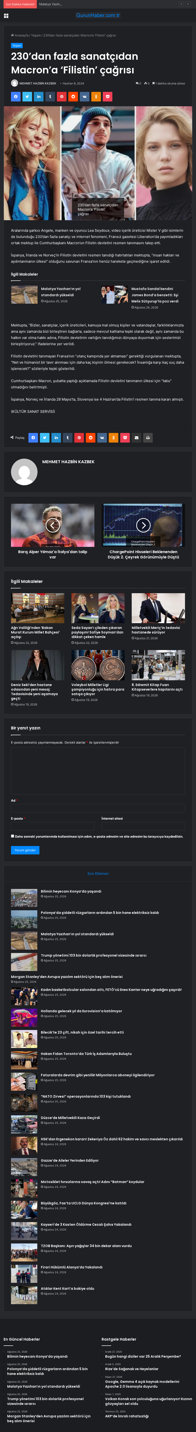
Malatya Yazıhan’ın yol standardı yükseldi (69, 4)
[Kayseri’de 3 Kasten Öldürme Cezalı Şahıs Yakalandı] (24, 1231)
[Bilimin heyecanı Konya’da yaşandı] (24, 898)
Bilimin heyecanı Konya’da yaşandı (71, 891)
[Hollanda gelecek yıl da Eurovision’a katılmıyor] (24, 1018)
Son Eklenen (98, 873)
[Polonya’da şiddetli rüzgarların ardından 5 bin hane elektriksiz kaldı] (24, 919)
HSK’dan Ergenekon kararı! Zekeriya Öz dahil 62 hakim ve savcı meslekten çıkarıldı (112, 1139)
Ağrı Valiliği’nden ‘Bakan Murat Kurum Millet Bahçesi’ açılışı (35, 632)
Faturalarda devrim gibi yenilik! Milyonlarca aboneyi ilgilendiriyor (98, 1075)
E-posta (18, 818)
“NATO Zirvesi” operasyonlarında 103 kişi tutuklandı (86, 1096)
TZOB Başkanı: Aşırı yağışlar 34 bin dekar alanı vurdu (86, 1245)
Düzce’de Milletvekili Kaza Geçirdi (70, 1117)
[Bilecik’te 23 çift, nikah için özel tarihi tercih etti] (24, 1039)
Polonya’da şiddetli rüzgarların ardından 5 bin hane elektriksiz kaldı (100, 912)
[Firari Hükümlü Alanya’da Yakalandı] (24, 1274)
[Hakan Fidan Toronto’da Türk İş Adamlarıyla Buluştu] (24, 1060)
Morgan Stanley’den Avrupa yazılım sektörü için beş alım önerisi (67, 976)
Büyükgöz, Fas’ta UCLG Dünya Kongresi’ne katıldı (83, 1203)
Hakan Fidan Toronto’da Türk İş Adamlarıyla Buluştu (86, 1053)
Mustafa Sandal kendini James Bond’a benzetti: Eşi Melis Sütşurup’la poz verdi (155, 295)
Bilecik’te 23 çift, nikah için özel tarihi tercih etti (82, 1032)
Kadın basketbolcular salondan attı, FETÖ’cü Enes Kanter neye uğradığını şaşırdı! (111, 989)
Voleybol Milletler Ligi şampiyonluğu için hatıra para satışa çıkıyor (97, 689)
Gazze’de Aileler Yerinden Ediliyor (70, 1160)
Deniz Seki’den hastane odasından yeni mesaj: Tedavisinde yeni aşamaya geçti (34, 691)
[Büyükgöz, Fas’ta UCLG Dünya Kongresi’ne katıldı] (24, 1210)
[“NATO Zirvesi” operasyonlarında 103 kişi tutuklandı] (24, 1103)
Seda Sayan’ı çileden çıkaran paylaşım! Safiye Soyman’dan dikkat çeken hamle (97, 632)
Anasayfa (21, 35)
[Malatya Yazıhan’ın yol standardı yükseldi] (24, 295)
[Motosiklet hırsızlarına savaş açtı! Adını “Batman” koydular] (24, 1188)
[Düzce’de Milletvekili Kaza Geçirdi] (24, 1124)
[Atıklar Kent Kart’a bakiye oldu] (24, 1295)
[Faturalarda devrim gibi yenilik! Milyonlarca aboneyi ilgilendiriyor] (24, 1082)
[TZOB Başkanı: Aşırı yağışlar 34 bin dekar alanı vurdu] (24, 1252)
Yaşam (36, 35)
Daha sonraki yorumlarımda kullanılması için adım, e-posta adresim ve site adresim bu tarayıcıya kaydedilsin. (99, 836)
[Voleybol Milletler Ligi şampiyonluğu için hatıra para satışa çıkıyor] (98, 665)
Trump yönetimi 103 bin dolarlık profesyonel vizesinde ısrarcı (94, 955)
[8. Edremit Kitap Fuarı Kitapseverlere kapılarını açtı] (158, 665)
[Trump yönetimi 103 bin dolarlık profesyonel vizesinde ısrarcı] (24, 962)
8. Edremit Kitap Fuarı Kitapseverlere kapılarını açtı (157, 687)
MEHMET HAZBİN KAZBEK (38, 83)
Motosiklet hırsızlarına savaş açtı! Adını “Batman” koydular (92, 1181)
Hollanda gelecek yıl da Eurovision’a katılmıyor (81, 1011)
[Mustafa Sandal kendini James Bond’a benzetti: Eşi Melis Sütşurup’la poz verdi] (115, 295)
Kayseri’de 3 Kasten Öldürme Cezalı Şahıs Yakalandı (86, 1224)
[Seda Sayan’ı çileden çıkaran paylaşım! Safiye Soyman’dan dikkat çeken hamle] (98, 608)
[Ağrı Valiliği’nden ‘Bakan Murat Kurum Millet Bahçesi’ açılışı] (37, 608)
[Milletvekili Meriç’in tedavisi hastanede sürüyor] (158, 608)
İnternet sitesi (112, 818)
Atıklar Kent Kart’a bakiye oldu (67, 1288)
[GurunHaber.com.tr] (98, 15)
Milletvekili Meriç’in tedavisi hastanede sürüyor (156, 630)
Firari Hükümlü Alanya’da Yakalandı (72, 1267)
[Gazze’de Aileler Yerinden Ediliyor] (24, 1167)
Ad (14, 800)
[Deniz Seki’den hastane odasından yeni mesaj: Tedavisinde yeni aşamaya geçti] (37, 665)
